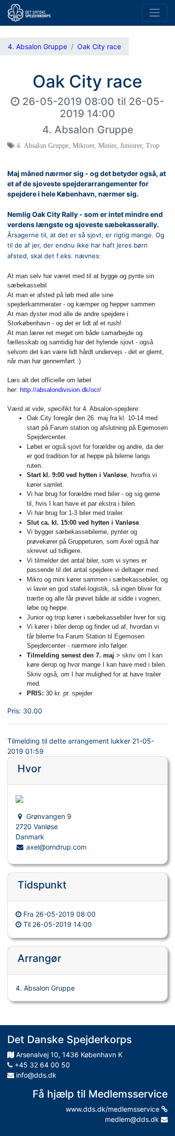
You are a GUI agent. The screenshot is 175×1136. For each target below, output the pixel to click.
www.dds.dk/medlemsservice (113, 1109)
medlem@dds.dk (133, 1119)
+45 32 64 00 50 (41, 1065)
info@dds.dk (35, 1075)
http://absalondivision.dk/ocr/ (60, 389)
